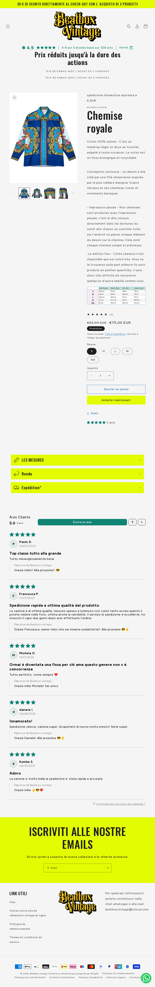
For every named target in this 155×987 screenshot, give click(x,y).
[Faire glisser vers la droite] (73, 193)
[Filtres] (132, 522)
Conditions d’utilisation (62, 977)
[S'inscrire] (107, 867)
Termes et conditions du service (25, 940)
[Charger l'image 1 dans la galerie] (24, 193)
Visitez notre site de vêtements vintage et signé (27, 913)
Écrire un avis (82, 522)
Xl (127, 351)
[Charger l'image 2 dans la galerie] (37, 193)
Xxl (93, 359)
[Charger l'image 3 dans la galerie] (49, 193)
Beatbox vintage (39, 973)
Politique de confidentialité (30, 977)
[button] (8, 26)
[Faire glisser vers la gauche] (13, 193)
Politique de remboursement (19, 926)
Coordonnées (136, 977)
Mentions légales (116, 977)
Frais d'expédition (115, 334)
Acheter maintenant (116, 400)
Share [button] (94, 413)
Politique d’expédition (91, 977)
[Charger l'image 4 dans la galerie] (62, 193)
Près (12, 902)
